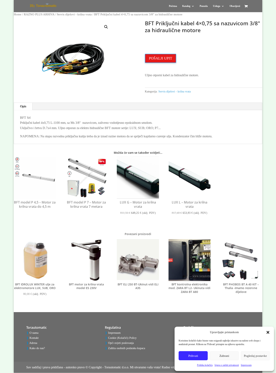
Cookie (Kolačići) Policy (122, 337)
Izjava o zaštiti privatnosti (227, 365)
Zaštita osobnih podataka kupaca (126, 348)
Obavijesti (235, 6)
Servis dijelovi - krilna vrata (74, 14)
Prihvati (193, 355)
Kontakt (34, 337)
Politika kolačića (205, 365)
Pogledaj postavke (255, 355)
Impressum (246, 365)
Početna (173, 6)
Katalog (186, 6)
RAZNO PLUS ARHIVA (39, 14)
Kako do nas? (37, 348)
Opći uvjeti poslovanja (121, 342)
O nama (33, 332)
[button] (268, 332)
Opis (23, 106)
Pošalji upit (160, 58)
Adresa (33, 342)
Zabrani (224, 355)
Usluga (216, 6)
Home (17, 14)
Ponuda (204, 6)
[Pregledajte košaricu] (247, 6)
